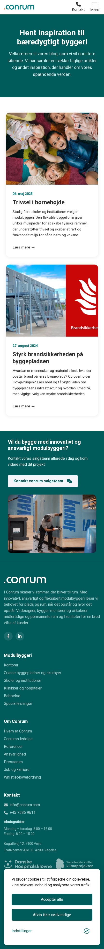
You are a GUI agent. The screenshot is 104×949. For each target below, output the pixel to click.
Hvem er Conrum (18, 731)
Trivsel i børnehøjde (39, 202)
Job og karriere (17, 769)
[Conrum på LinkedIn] (19, 636)
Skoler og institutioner (22, 680)
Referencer (13, 746)
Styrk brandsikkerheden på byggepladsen (48, 358)
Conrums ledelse (18, 739)
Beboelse (12, 696)
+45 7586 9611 (23, 812)
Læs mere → (24, 247)
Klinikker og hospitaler (23, 688)
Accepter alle (52, 899)
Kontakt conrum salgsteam (38, 481)
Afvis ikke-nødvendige (52, 915)
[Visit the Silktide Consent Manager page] (86, 931)
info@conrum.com (25, 805)
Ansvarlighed (15, 754)
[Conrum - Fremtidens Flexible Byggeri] (19, 7)
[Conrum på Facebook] (8, 636)
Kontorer (11, 665)
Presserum (13, 762)
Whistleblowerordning (22, 777)
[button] (94, 7)
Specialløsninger (18, 703)
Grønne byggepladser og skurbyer (32, 673)
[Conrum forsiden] (52, 580)
